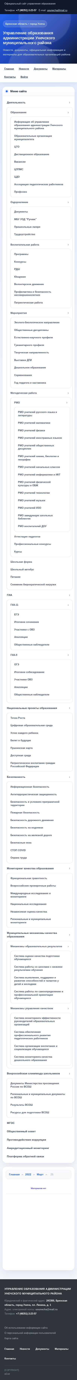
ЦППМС (18, 169)
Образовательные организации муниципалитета (33, 138)
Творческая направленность (31, 352)
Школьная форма (21, 561)
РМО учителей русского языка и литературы (37, 414)
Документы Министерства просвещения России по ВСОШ (34, 1085)
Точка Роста (17, 718)
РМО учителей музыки (31, 500)
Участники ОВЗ (23, 679)
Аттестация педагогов (27, 536)
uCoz (7, 1374)
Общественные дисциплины (31, 330)
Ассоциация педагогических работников (38, 184)
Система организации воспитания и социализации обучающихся (35, 1048)
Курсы (18, 551)
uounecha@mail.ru (57, 10)
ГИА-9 (13, 655)
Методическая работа (23, 393)
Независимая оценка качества (28, 911)
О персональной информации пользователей (30, 1333)
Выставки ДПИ (23, 360)
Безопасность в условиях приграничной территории (34, 803)
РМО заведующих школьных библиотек (35, 517)
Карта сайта (11, 1338)
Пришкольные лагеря (27, 226)
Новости (24, 68)
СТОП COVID (18, 850)
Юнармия (20, 276)
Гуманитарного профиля (29, 345)
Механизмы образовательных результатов (36, 946)
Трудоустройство (24, 234)
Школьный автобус (22, 569)
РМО (17, 402)
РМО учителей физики (31, 430)
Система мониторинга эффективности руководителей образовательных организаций (37, 1021)
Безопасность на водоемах (26, 827)
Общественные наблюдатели (31, 644)
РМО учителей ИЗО (29, 507)
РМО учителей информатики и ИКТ (39, 474)
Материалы (59, 68)
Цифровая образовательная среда (31, 725)
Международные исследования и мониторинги (30, 895)
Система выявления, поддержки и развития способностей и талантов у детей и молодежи (36, 980)
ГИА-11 (14, 605)
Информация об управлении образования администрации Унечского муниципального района (38, 125)
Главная (9, 68)
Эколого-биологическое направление (36, 322)
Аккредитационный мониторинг (28, 1148)
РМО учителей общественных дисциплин (36, 447)
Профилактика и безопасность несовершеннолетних (32, 293)
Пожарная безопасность (25, 812)
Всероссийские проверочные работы (33, 885)
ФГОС (11, 1122)
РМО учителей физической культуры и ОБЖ (34, 484)
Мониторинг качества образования (30, 868)
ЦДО (17, 176)
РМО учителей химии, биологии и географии (38, 458)
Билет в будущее (20, 740)
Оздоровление (19, 202)
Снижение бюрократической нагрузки (33, 584)
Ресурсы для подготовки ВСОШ (29, 1112)
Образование (18, 112)
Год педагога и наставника (30, 382)
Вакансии (20, 161)
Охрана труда (18, 857)
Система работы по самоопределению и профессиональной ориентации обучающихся (38, 994)
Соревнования (23, 375)
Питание (15, 576)
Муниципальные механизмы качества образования (32, 934)
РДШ (17, 269)
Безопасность (16, 776)
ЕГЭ (16, 614)
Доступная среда (20, 755)
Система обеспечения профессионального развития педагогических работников (32, 1035)
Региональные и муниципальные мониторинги (30, 921)
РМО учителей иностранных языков (40, 437)
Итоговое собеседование (29, 672)
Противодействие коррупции (26, 1139)
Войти (24, 77)
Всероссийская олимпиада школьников (33, 1073)
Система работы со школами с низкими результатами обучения (38, 968)
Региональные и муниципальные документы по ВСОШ (37, 1096)
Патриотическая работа (28, 302)
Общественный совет (21, 1131)
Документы (40, 68)
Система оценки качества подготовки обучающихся (37, 958)
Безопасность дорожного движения (32, 820)
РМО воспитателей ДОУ (32, 526)
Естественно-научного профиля (33, 337)
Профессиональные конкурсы (32, 544)
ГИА (9, 594)
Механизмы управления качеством (31, 1008)
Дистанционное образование (31, 154)
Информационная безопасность (29, 786)
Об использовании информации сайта (25, 1327)
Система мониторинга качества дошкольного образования (33, 1058)
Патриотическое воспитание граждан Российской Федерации (32, 765)
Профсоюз (20, 191)
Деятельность (16, 102)
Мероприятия (18, 313)
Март (40, 1174)
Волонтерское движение (29, 284)
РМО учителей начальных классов (39, 467)
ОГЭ (16, 664)
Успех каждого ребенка (24, 733)
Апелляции (21, 637)
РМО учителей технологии (34, 492)
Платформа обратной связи (25, 1156)
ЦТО (16, 146)
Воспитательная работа (24, 244)
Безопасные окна (20, 842)
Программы (21, 254)
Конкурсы (20, 261)
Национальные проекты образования (32, 708)
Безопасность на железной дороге (31, 835)
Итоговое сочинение (26, 622)
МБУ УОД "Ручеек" (25, 219)
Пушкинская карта (21, 748)
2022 (28, 1174)
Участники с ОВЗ (24, 629)
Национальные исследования (28, 904)
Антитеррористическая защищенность (33, 794)
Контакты (10, 77)
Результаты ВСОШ (21, 1104)
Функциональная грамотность (28, 878)
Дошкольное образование (30, 367)
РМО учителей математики (34, 422)
